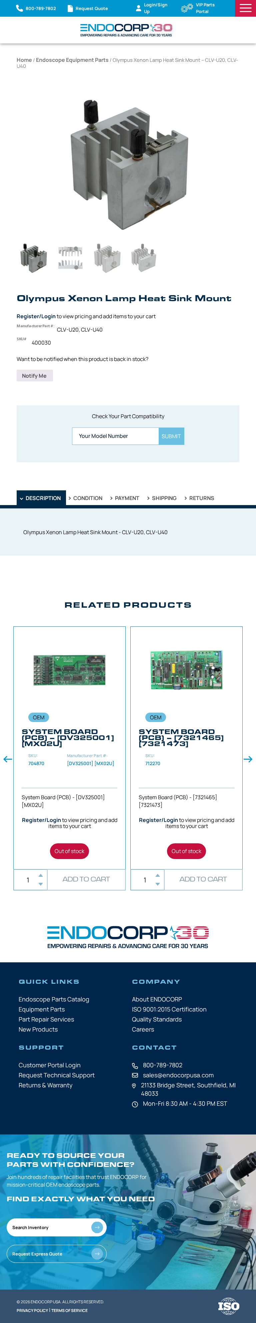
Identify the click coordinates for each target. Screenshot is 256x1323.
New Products (38, 1029)
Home (24, 60)
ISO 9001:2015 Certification (169, 1009)
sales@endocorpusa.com (178, 1075)
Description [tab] (43, 498)
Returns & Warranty (46, 1085)
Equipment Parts (42, 1009)
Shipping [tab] (164, 498)
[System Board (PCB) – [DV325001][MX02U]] (69, 748)
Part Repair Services (46, 1019)
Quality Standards (157, 1019)
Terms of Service (69, 1310)
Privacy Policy (32, 1310)
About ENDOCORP (157, 999)
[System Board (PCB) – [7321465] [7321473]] (186, 748)
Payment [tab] (126, 498)
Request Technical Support (57, 1075)
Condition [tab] (87, 498)
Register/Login (36, 316)
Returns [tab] (201, 498)
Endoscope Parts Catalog (54, 999)
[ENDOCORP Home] (126, 30)
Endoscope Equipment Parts (72, 60)
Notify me (35, 375)
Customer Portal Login (50, 1065)
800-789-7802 (162, 1065)
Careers (143, 1029)
